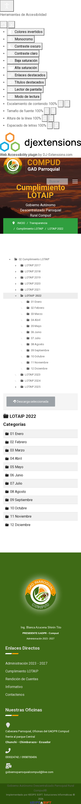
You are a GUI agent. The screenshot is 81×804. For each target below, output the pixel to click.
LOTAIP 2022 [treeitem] (33, 295)
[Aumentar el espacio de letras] (56, 125)
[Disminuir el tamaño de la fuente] (47, 110)
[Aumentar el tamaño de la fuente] (53, 110)
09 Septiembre (21, 500)
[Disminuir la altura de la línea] (45, 118)
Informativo (14, 687)
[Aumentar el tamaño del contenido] (67, 103)
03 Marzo (17, 450)
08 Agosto (18, 492)
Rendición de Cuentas (21, 679)
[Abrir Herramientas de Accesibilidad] (7, 6)
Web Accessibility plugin (18, 155)
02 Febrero (18, 442)
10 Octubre (18, 508)
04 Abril (16, 458)
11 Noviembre (21, 516)
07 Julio (16, 483)
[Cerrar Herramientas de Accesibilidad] (11, 24)
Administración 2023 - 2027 (26, 663)
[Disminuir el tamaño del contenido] (61, 103)
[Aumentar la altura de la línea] (51, 118)
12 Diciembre (20, 525)
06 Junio (16, 475)
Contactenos (14, 695)
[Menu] (75, 181)
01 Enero (17, 434)
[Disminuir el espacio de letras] (50, 125)
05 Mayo (16, 467)
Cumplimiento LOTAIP (21, 671)
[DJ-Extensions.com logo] (40, 142)
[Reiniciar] (3, 24)
